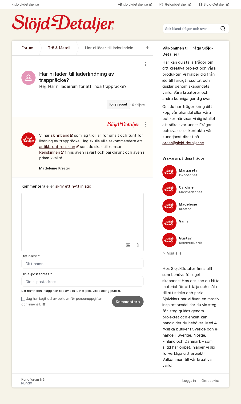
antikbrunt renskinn (57, 146)
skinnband (60, 135)
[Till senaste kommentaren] (147, 48)
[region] (82, 86)
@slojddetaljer (176, 4)
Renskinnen (49, 152)
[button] (128, 245)
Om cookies (210, 381)
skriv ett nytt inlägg (73, 186)
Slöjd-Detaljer (215, 4)
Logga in (189, 381)
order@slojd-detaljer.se (183, 142)
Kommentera (128, 301)
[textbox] (82, 216)
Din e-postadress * (36, 274)
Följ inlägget (118, 104)
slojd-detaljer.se (26, 4)
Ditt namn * (30, 256)
